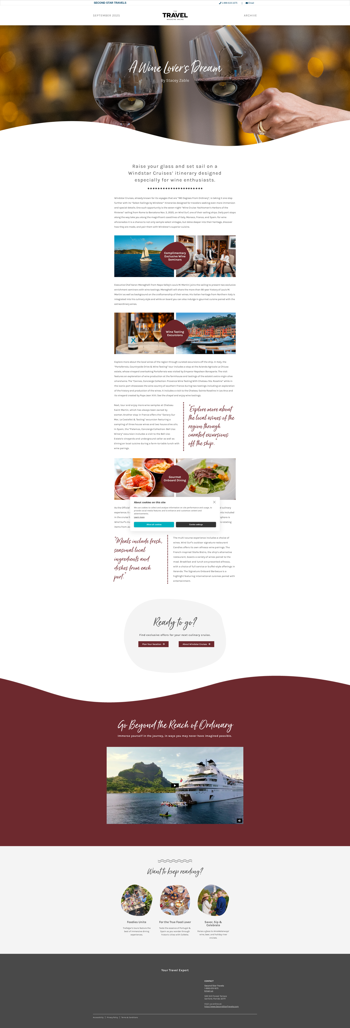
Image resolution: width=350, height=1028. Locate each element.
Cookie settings (196, 525)
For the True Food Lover (175, 922)
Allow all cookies (154, 525)
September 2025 (106, 15)
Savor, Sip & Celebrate (213, 923)
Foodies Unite (136, 922)
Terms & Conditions (129, 1017)
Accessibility (98, 1017)
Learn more (139, 517)
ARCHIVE (250, 15)
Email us (208, 991)
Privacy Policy (112, 1017)
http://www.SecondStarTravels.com (221, 1006)
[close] (214, 502)
